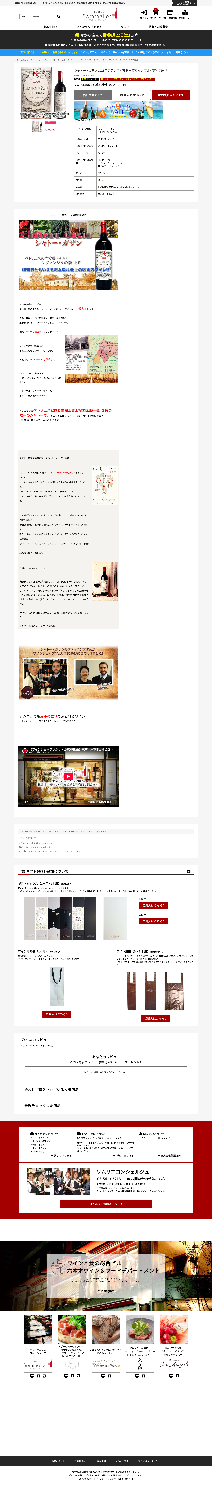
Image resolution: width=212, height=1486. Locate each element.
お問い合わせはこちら (147, 1178)
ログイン (110, 1072)
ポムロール (87, 831)
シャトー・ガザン (102, 831)
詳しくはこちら (62, 1155)
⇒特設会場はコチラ (83, 119)
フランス (60, 831)
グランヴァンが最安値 (40, 847)
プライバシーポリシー (149, 1461)
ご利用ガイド (81, 1461)
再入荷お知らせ (134, 95)
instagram (107, 1291)
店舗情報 (101, 1461)
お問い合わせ (58, 1461)
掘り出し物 (23, 847)
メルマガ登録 (122, 1461)
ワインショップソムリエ (31, 831)
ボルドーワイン (73, 831)
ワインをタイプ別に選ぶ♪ (30, 843)
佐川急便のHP (138, 45)
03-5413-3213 (109, 1178)
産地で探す (49, 831)
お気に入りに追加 (172, 95)
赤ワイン (48, 843)
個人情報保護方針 (170, 1155)
